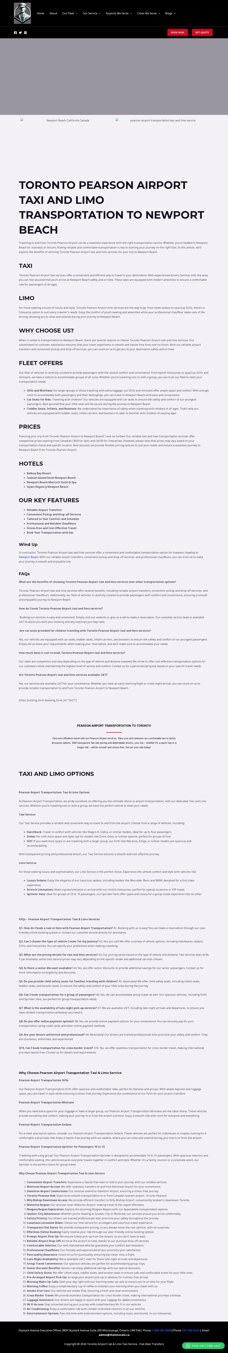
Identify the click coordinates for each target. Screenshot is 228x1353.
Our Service (90, 13)
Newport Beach (28, 557)
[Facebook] (15, 32)
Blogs (168, 13)
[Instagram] (25, 32)
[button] (75, 13)
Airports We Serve (117, 13)
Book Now (177, 32)
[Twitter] (20, 32)
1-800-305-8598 (161, 1330)
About (53, 13)
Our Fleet (68, 13)
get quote (202, 32)
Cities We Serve (147, 13)
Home (40, 13)
